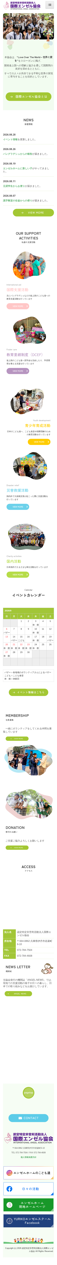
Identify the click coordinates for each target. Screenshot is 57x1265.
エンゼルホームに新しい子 (17, 168)
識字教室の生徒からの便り (17, 200)
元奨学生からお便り (14, 186)
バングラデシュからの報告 (17, 154)
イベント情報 (10, 139)
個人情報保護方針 (28, 1157)
